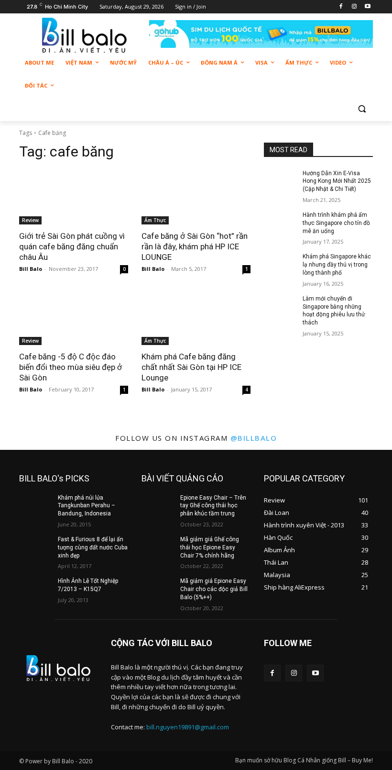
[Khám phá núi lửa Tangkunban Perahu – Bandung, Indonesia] (35, 505)
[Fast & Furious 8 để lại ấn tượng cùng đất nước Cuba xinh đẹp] (35, 547)
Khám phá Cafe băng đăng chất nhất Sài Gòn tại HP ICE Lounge (191, 367)
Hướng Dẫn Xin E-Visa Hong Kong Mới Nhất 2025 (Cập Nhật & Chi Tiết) (337, 181)
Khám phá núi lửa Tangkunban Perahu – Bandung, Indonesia (86, 505)
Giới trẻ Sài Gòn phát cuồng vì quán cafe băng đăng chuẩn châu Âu (72, 246)
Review (30, 220)
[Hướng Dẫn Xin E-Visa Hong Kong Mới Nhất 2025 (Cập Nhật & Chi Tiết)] (280, 180)
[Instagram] (353, 6)
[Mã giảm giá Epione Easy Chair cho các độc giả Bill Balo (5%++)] (158, 588)
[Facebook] (341, 6)
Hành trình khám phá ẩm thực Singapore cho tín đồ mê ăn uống (336, 223)
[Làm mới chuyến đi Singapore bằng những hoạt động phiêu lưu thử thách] (280, 306)
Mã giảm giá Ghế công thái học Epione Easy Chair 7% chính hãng (209, 547)
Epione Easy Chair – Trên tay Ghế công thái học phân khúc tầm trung (213, 505)
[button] (361, 109)
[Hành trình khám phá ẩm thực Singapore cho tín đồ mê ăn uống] (280, 222)
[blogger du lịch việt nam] (84, 35)
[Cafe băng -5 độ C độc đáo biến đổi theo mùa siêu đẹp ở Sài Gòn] (73, 317)
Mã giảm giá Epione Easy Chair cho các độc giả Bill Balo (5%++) (214, 589)
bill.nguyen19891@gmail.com (187, 727)
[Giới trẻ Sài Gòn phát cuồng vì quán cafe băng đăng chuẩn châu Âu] (73, 197)
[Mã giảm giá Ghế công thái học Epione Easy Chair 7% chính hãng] (158, 547)
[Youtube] (367, 6)
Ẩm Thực (155, 220)
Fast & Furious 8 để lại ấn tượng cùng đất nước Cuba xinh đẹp (93, 547)
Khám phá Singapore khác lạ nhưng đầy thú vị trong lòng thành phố (337, 264)
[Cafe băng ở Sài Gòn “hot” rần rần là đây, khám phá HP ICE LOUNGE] (196, 197)
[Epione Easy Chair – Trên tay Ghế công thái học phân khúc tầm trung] (158, 505)
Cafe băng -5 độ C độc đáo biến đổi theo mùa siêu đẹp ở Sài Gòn (70, 367)
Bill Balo (30, 268)
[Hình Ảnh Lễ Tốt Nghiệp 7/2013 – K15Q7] (35, 588)
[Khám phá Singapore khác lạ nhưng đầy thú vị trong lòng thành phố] (280, 264)
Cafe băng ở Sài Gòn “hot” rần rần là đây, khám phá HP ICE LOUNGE (195, 246)
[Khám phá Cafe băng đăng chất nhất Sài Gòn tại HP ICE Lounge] (196, 317)
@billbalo (253, 438)
